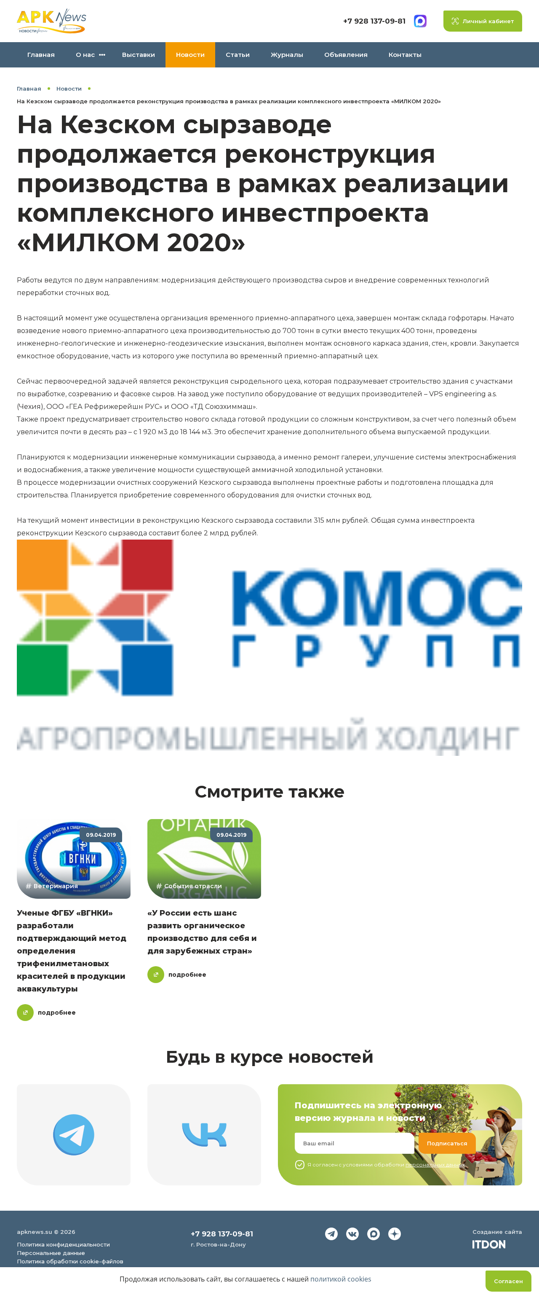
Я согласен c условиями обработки (386, 1164)
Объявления (346, 55)
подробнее (57, 1012)
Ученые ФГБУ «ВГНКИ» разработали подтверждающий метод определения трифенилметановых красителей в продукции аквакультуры (71, 951)
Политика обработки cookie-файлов (70, 1261)
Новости (190, 55)
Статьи (238, 55)
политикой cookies (340, 1279)
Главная (41, 55)
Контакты (405, 55)
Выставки (138, 55)
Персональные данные (51, 1252)
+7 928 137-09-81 (374, 21)
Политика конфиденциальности (63, 1244)
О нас (85, 55)
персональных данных (435, 1164)
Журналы (287, 55)
